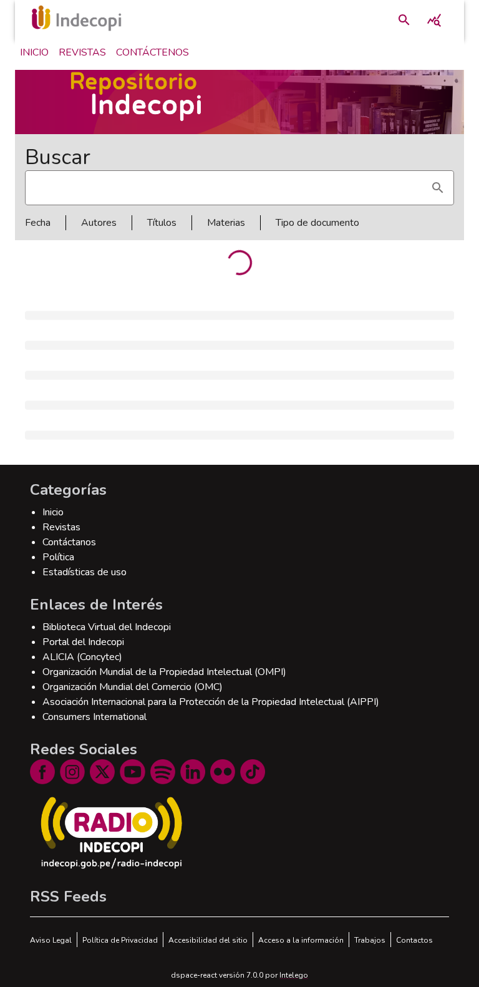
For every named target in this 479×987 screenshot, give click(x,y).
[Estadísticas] (434, 20)
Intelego (293, 975)
